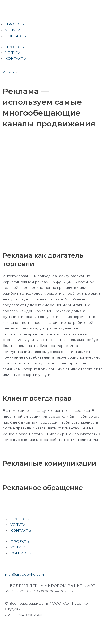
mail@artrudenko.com (24, 574)
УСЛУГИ (13, 30)
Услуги (9, 72)
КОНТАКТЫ (16, 36)
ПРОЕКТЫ (15, 24)
